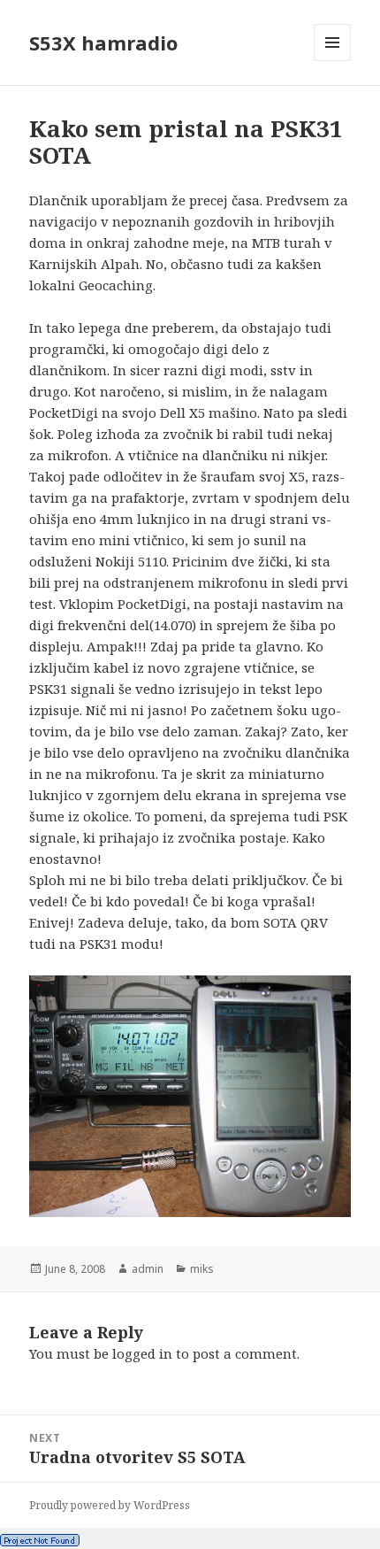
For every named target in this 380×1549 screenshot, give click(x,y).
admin (147, 1268)
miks (202, 1268)
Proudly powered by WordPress (109, 1505)
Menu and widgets (333, 60)
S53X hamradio (103, 42)
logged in (142, 1353)
